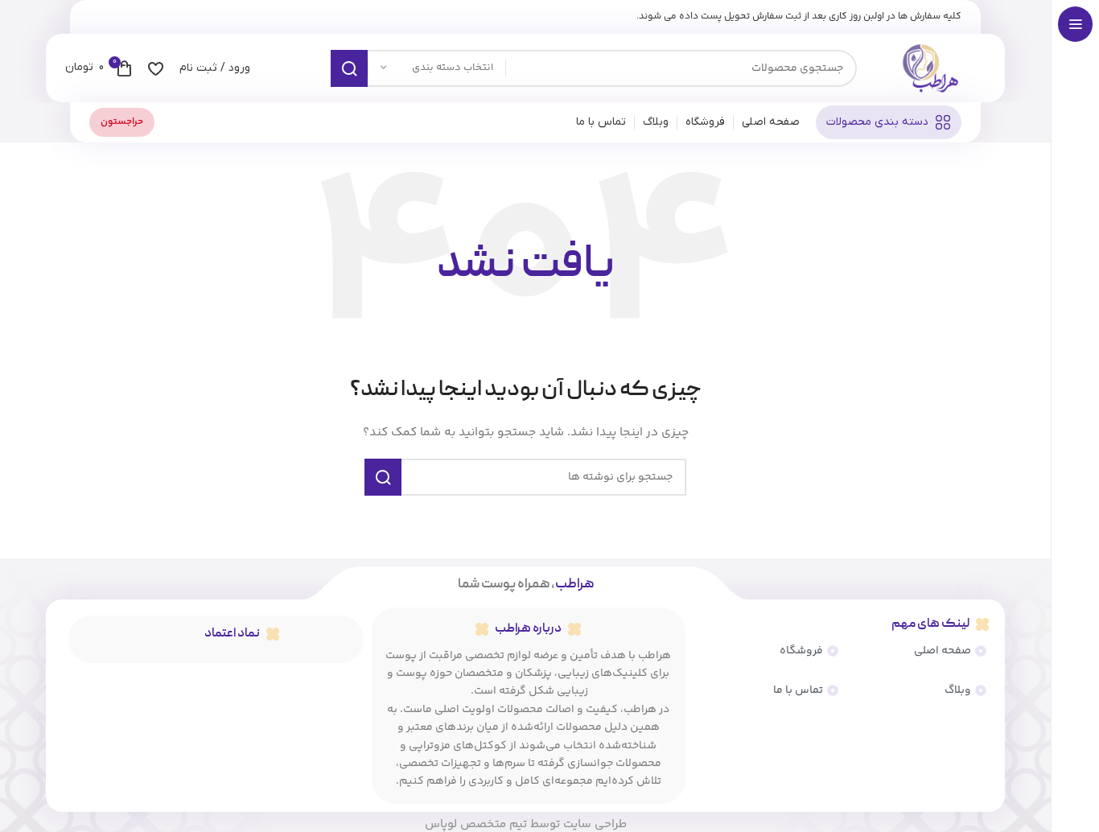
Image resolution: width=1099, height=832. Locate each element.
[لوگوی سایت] (929, 68)
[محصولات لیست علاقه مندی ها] (155, 68)
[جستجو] (349, 68)
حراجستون (122, 122)
